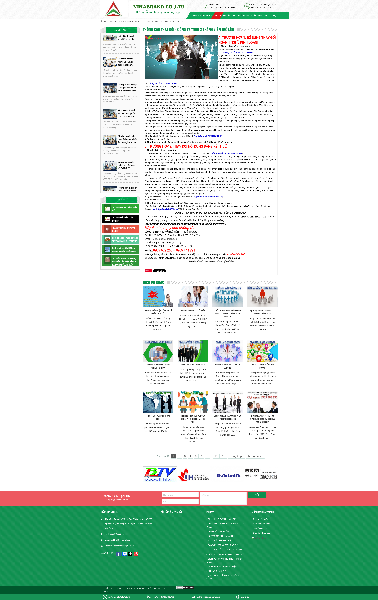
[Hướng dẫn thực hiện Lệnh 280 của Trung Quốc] (110, 165)
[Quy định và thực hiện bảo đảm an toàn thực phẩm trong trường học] (110, 36)
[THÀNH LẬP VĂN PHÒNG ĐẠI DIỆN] (158, 402)
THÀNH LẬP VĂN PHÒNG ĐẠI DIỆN (158, 417)
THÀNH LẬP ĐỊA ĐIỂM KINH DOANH (262, 366)
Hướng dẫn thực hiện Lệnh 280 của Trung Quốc (127, 165)
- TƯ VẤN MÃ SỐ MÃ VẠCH (219, 536)
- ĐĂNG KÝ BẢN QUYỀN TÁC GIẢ (222, 545)
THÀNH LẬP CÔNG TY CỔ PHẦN (192, 310)
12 (223, 456)
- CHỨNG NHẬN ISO (216, 571)
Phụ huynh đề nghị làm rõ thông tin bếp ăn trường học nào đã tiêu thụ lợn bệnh (128, 113)
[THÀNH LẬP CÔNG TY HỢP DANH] (193, 351)
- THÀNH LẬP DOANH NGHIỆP (221, 519)
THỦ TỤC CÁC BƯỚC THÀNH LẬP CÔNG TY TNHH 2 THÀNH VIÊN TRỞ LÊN (228, 313)
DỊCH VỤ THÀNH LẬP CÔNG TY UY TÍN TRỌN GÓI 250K (227, 417)
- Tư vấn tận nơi (259, 528)
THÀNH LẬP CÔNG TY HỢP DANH (193, 364)
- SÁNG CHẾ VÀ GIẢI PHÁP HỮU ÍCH (224, 554)
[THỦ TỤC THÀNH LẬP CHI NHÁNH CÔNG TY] (227, 351)
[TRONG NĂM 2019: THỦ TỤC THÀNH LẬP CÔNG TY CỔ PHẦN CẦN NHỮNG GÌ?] (262, 402)
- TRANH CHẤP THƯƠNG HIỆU (221, 566)
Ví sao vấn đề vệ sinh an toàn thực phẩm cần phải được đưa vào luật (127, 87)
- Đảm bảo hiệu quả (261, 533)
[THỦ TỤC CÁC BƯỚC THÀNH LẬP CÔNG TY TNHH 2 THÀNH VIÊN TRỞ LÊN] (227, 296)
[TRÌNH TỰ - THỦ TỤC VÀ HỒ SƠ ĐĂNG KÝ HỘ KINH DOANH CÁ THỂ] (193, 402)
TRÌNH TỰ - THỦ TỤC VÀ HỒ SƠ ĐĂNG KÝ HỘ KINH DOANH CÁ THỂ (192, 418)
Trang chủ (107, 21)
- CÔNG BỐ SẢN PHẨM (217, 531)
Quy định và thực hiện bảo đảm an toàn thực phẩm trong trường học (125, 35)
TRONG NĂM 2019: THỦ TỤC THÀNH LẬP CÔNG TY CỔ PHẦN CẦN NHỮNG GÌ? (262, 418)
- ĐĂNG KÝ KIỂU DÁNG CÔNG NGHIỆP (225, 550)
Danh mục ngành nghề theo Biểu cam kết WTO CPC (127, 139)
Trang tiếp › (236, 456)
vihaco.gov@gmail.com (165, 238)
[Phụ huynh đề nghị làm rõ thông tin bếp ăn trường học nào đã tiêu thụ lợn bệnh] (110, 114)
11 (216, 456)
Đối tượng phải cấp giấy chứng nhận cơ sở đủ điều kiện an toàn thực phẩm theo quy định (127, 190)
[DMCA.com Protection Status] (185, 587)
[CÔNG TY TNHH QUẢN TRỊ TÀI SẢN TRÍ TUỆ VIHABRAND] (114, 8)
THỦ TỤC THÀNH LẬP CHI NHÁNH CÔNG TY (227, 366)
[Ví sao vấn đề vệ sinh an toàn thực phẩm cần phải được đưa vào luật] (110, 88)
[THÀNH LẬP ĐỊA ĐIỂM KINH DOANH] (262, 351)
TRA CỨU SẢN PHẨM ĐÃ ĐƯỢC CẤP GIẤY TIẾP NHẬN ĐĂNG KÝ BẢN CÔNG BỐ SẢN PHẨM (124, 261)
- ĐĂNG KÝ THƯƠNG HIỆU (219, 540)
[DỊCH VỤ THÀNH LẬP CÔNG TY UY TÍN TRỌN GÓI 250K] (227, 402)
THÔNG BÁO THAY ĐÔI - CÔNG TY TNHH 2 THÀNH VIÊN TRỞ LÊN (153, 21)
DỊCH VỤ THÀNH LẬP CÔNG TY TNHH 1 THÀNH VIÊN (262, 312)
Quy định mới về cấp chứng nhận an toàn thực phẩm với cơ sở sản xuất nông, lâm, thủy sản (127, 61)
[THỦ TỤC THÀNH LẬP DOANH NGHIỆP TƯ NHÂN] (158, 351)
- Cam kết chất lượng (262, 524)
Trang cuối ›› (255, 456)
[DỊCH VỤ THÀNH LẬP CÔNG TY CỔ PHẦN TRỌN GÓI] (158, 296)
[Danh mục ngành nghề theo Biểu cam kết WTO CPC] (110, 139)
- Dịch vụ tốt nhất (260, 519)
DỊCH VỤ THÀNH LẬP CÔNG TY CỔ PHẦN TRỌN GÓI (158, 312)
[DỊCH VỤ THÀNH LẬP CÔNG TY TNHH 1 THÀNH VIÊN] (262, 296)
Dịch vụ (117, 21)
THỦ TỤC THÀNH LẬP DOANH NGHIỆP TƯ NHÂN (158, 366)
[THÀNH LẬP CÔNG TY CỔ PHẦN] (193, 296)
